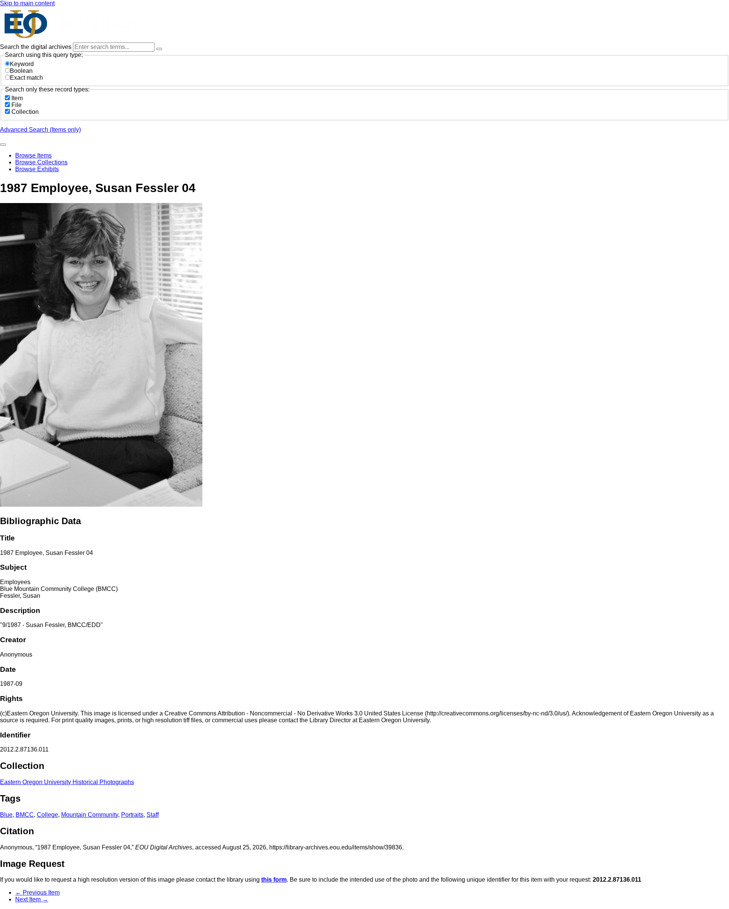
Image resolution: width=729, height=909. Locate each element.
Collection (25, 112)
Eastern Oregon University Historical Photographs (67, 782)
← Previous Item (37, 892)
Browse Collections (41, 162)
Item (17, 98)
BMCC (25, 814)
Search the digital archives (36, 47)
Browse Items (33, 155)
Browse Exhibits (37, 169)
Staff (153, 814)
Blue (6, 814)
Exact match (26, 77)
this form (274, 879)
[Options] (159, 49)
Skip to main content (27, 3)
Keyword (22, 64)
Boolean (21, 71)
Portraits (132, 814)
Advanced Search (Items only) (40, 129)
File (16, 105)
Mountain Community (89, 814)
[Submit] (3, 144)
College (47, 814)
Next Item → (31, 899)
